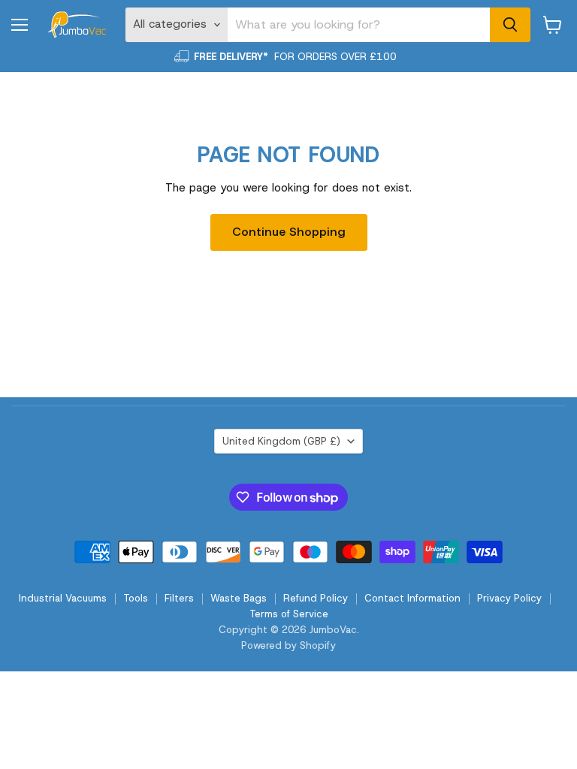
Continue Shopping (289, 232)
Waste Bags (238, 598)
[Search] (510, 25)
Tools (135, 598)
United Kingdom (281, 441)
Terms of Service (288, 614)
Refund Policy (315, 598)
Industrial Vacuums (63, 598)
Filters (179, 598)
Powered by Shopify (288, 645)
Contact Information (412, 598)
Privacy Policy (509, 598)
